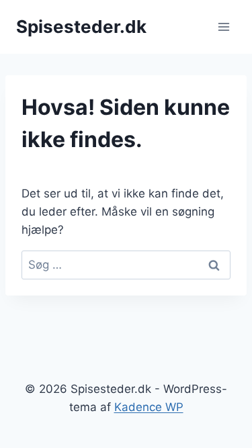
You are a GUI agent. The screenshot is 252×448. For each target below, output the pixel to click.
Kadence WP (148, 407)
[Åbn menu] (223, 26)
